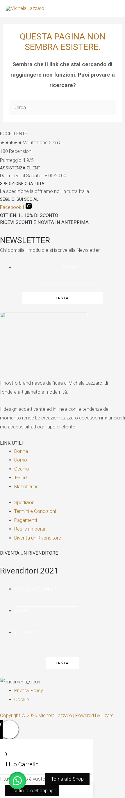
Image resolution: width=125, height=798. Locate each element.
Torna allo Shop (67, 779)
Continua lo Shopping (31, 790)
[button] (17, 780)
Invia (62, 298)
